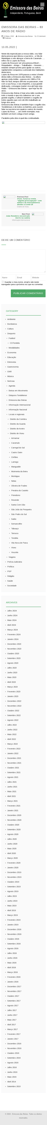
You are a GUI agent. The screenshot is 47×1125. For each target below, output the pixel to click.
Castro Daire (16, 452)
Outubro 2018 (13, 939)
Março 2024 (12, 630)
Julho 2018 (12, 953)
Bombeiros (12, 324)
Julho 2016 (12, 1067)
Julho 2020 (12, 839)
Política (10, 566)
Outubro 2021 (13, 768)
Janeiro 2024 (12, 639)
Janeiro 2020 (12, 867)
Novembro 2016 (14, 1048)
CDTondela (15, 343)
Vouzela (14, 552)
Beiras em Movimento (18, 390)
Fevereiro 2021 (13, 806)
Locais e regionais (16, 414)
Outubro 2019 (13, 882)
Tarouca (14, 533)
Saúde (10, 581)
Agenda (12, 386)
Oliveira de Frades (19, 486)
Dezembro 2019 (14, 872)
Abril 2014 (11, 1082)
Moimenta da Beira (19, 471)
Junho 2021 (12, 787)
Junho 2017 (12, 1015)
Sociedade (11, 585)
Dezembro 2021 (14, 758)
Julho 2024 (12, 611)
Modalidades (14, 348)
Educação (11, 357)
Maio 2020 (11, 848)
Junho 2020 (12, 844)
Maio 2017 (11, 1020)
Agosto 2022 (12, 720)
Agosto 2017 (12, 1005)
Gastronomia (13, 367)
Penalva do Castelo (19, 490)
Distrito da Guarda (17, 424)
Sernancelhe (16, 524)
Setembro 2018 (13, 944)
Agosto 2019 (12, 891)
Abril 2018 (11, 967)
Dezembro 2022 (14, 701)
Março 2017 (12, 1029)
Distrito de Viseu (23, 207)
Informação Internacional (21, 220)
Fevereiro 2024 (13, 634)
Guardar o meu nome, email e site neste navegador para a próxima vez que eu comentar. (22, 283)
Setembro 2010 (13, 1086)
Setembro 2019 (13, 886)
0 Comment (41, 36)
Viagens (12, 557)
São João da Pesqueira (21, 509)
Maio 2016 (11, 1077)
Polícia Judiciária (14, 562)
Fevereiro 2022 (13, 749)
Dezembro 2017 (14, 986)
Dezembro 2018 (14, 929)
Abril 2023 (11, 682)
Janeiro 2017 (12, 1039)
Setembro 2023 (13, 658)
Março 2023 (12, 687)
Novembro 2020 (14, 820)
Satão (13, 519)
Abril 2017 (11, 1024)
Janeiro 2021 (12, 810)
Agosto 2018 (12, 948)
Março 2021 (12, 801)
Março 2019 (12, 915)
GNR (9, 371)
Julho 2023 (12, 668)
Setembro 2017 (13, 1001)
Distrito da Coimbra (18, 419)
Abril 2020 (11, 853)
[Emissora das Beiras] (23, 17)
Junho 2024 (12, 615)
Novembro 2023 (14, 649)
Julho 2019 (12, 896)
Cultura (10, 329)
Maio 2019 (11, 905)
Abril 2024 (11, 625)
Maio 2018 (11, 963)
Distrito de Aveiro (17, 428)
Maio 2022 (11, 734)
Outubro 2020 (13, 825)
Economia (11, 352)
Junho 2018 (12, 958)
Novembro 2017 (14, 991)
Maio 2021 (11, 791)
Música (10, 376)
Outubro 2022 (13, 710)
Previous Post (29, 200)
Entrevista (11, 362)
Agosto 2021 (12, 777)
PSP (9, 571)
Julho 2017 (12, 1010)
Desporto (11, 333)
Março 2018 (12, 972)
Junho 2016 (12, 1072)
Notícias (8, 38)
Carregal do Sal (18, 448)
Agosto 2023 (12, 663)
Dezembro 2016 (14, 1043)
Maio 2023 (11, 677)
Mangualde (16, 467)
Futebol (12, 338)
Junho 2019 (12, 901)
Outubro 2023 (13, 653)
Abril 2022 (11, 739)
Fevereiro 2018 (13, 977)
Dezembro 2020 (14, 815)
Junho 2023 (12, 672)
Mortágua (15, 476)
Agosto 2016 (12, 1062)
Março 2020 (12, 858)
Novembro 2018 (14, 934)
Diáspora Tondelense (18, 395)
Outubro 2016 (13, 1053)
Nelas (13, 481)
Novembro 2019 (14, 877)
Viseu (13, 547)
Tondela (14, 538)
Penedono (15, 495)
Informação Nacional (18, 409)
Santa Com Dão (18, 505)
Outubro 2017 (13, 996)
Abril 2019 (11, 910)
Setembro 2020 (13, 829)
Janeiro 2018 (12, 982)
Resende (15, 500)
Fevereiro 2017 (13, 1034)
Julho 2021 (12, 782)
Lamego (14, 462)
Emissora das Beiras (18, 400)
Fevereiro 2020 (13, 863)
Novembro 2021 (14, 763)
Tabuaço (15, 528)
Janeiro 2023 (12, 696)
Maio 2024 (11, 620)
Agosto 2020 (12, 834)
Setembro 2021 (13, 772)
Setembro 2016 (13, 1058)
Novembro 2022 (14, 706)
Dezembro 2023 (14, 644)
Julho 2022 (12, 725)
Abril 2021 (11, 796)
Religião (10, 576)
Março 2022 (12, 744)
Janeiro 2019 (12, 925)
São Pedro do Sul (19, 514)
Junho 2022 (12, 729)
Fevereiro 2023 (13, 691)
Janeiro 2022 (12, 753)
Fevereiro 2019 (13, 920)
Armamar (15, 438)
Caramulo (15, 443)
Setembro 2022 (13, 715)
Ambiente (11, 319)
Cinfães (14, 457)
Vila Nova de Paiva (19, 543)
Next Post (18, 216)
